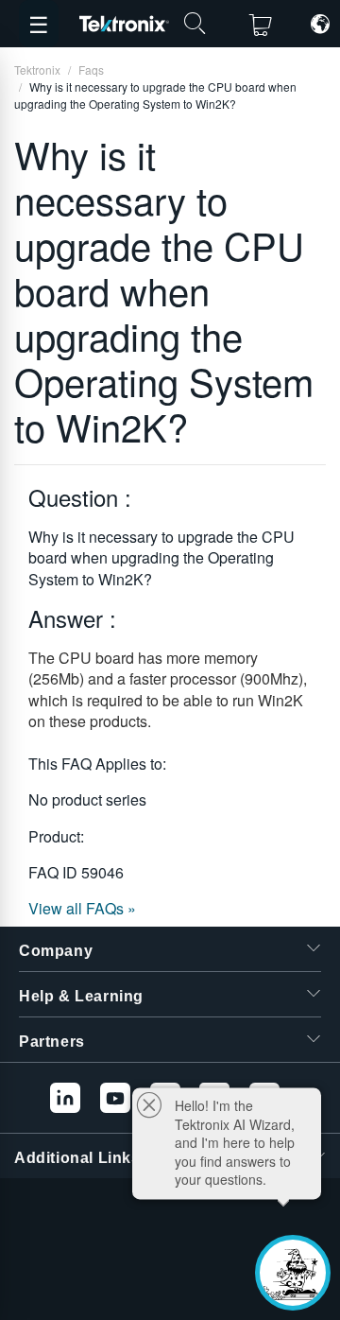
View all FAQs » (82, 908)
